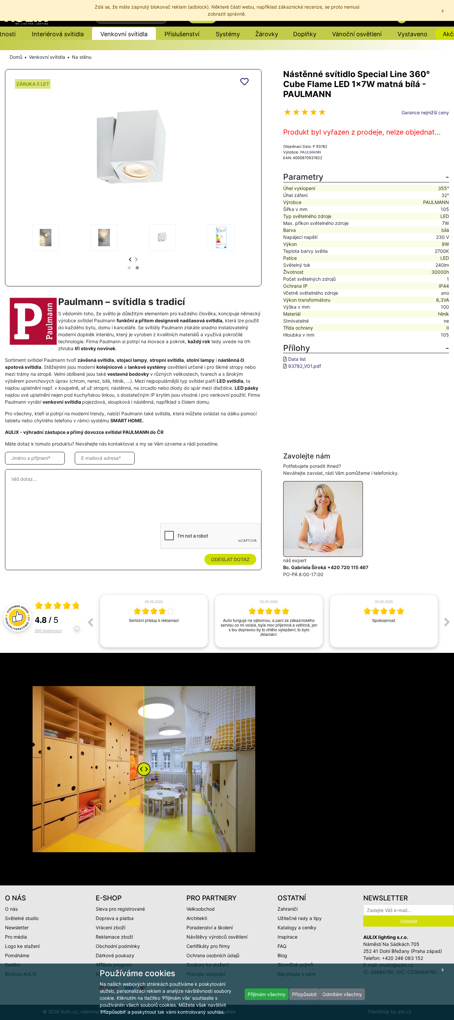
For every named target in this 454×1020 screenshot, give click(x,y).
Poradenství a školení (209, 927)
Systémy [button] (228, 34)
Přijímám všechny (266, 994)
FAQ (282, 946)
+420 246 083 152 (402, 958)
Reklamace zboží (114, 937)
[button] (129, 267)
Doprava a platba (115, 918)
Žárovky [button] (266, 34)
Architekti (196, 918)
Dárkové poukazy (115, 955)
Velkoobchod (200, 909)
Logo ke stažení (22, 946)
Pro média (16, 937)
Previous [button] (90, 622)
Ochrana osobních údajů (212, 955)
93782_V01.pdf (304, 366)
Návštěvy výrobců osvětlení (216, 937)
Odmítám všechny (342, 994)
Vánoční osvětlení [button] (357, 34)
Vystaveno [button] (412, 34)
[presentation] (130, 259)
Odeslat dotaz (230, 559)
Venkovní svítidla (47, 57)
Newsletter (17, 927)
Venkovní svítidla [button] (124, 34)
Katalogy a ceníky (297, 927)
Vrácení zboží (110, 927)
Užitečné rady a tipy (300, 918)
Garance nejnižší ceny (425, 112)
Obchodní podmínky (118, 946)
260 (48, 630)
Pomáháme (17, 955)
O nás (11, 909)
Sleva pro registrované (120, 909)
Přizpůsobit (304, 994)
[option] (154, 621)
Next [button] (447, 622)
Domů (16, 57)
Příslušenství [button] (182, 34)
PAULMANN (310, 152)
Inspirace (287, 937)
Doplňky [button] (304, 34)
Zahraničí (287, 909)
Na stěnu (81, 57)
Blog (282, 955)
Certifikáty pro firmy (208, 946)
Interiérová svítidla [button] (58, 34)
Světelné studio (22, 918)
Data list (297, 359)
